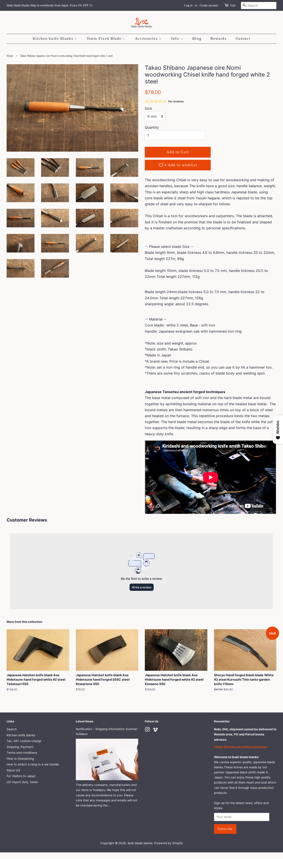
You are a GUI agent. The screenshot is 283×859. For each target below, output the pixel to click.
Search (12, 729)
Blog (196, 38)
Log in (188, 5)
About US (13, 770)
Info (176, 38)
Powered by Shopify (168, 843)
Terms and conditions (22, 752)
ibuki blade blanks (140, 843)
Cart (233, 5)
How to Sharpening (20, 758)
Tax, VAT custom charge (24, 741)
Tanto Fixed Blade (105, 38)
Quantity (152, 127)
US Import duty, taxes (22, 782)
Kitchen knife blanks (21, 735)
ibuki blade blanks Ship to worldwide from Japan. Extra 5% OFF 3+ (50, 5)
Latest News (84, 721)
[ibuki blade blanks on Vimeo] (155, 730)
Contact (243, 38)
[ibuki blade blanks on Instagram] (147, 730)
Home (10, 55)
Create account (209, 5)
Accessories (147, 38)
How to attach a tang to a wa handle (33, 764)
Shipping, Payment (20, 747)
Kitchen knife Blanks (54, 38)
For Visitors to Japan (21, 776)
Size (148, 108)
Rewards (218, 38)
